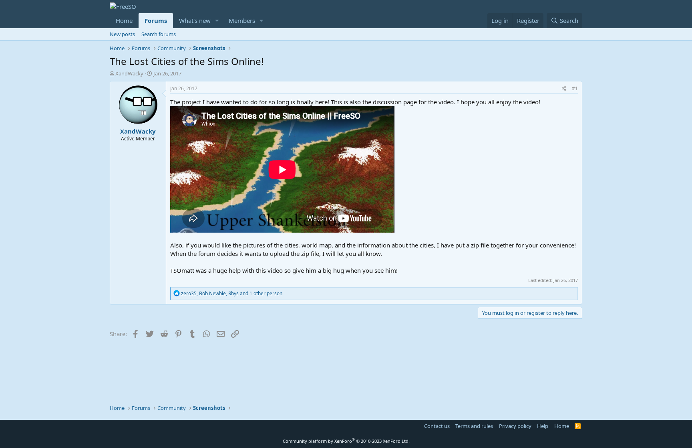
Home (124, 20)
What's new (195, 20)
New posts (122, 34)
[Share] (564, 88)
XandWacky (129, 73)
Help (542, 426)
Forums (156, 20)
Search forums (158, 34)
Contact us (437, 426)
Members (242, 20)
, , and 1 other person (231, 293)
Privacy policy (515, 426)
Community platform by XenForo (346, 441)
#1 (575, 88)
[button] (217, 20)
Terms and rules (474, 426)
